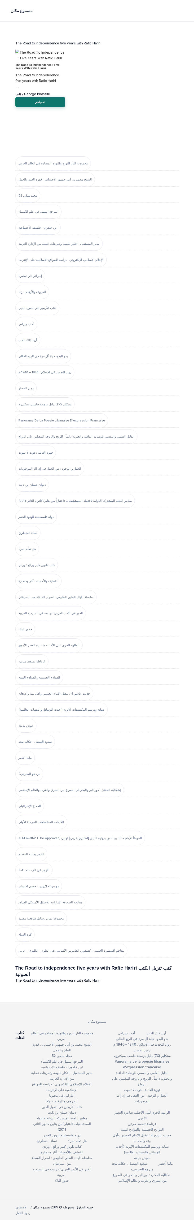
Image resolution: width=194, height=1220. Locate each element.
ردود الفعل (22, 1213)
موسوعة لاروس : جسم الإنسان (38, 886)
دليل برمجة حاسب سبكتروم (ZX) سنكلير (44, 404)
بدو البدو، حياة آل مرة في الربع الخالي (43, 356)
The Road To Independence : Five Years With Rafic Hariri (37, 66)
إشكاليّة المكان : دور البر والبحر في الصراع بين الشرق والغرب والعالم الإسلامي (69, 790)
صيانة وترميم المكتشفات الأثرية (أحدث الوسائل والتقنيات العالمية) (61, 709)
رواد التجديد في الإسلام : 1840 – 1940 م (44, 372)
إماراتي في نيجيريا (30, 276)
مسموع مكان (97, 1021)
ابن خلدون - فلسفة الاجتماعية (37, 227)
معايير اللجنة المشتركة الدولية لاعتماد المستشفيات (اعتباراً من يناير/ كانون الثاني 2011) (75, 501)
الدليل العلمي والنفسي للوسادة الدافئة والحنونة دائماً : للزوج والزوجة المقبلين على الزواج (76, 436)
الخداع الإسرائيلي (29, 806)
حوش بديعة (25, 725)
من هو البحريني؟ (29, 774)
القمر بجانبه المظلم (31, 854)
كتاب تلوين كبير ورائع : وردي (36, 565)
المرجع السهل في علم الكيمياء (38, 211)
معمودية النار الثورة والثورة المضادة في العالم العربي (53, 163)
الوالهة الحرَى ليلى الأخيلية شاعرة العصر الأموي (48, 645)
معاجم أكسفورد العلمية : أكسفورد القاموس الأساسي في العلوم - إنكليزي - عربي (71, 950)
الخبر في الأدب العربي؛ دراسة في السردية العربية (50, 613)
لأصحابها (20, 1207)
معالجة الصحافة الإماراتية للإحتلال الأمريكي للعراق (50, 902)
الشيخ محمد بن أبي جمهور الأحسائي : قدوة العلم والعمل (55, 179)
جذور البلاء (25, 629)
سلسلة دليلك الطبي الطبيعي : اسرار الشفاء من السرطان (55, 597)
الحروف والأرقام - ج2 (32, 292)
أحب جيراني (26, 324)
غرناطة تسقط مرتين (31, 661)
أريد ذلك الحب (27, 340)
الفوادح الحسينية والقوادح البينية (39, 677)
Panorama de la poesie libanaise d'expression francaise (61, 420)
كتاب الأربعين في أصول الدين (37, 308)
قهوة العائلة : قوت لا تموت (35, 452)
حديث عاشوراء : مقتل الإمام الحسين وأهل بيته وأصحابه (54, 693)
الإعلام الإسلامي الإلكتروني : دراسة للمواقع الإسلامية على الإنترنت (61, 260)
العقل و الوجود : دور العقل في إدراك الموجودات (49, 468)
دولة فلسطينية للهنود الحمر (36, 517)
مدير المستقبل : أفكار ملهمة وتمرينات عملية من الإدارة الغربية (59, 243)
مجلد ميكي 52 (27, 195)
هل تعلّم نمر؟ (27, 549)
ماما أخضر (25, 758)
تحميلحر (40, 102)
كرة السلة (24, 934)
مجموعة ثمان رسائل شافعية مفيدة (41, 918)
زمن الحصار (26, 388)
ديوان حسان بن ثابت (32, 484)
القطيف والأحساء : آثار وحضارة (38, 581)
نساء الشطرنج (27, 533)
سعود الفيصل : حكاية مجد (35, 741)
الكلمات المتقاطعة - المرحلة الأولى (41, 822)
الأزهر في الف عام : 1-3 (33, 870)
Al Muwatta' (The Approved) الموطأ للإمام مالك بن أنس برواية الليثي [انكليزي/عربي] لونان (80, 838)
